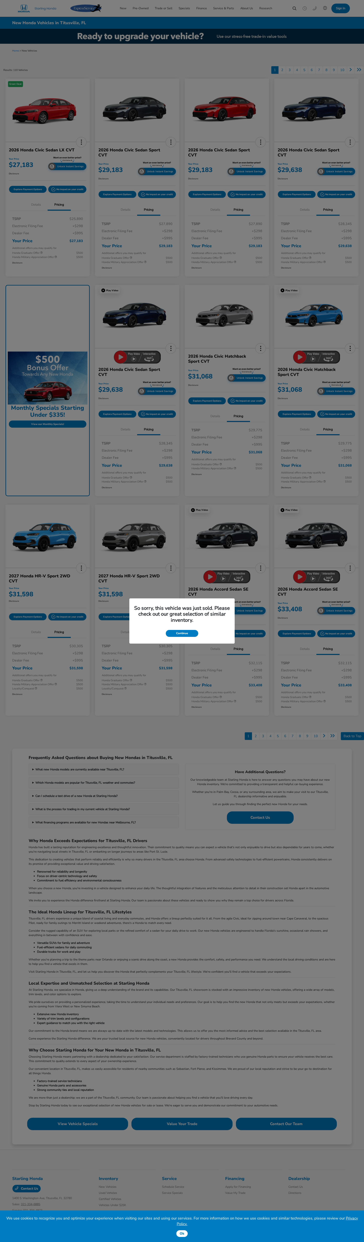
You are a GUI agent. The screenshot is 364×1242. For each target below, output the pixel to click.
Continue (182, 633)
